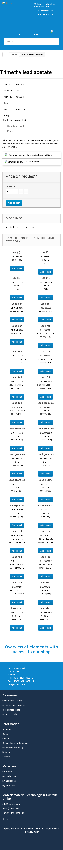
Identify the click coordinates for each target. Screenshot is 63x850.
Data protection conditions (39, 155)
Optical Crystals (9, 714)
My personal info (10, 785)
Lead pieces (17, 505)
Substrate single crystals (14, 705)
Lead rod (17, 531)
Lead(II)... (17, 252)
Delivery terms (32, 162)
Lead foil (46, 325)
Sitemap (6, 757)
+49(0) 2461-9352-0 (45, 14)
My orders (7, 771)
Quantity (10, 186)
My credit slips (9, 776)
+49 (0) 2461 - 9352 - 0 (12, 808)
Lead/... (45, 252)
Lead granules (45, 402)
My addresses (9, 781)
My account (10, 766)
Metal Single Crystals (12, 700)
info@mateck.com (45, 11)
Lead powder (45, 505)
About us (6, 729)
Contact (6, 819)
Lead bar (17, 303)
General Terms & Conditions (15, 743)
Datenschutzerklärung (12, 747)
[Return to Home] (6, 54)
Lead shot (45, 582)
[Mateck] (16, 13)
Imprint (5, 738)
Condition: (7, 120)
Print (10, 131)
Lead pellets (45, 480)
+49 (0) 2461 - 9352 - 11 (13, 813)
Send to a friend (15, 126)
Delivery (6, 752)
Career (5, 734)
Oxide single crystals (12, 710)
